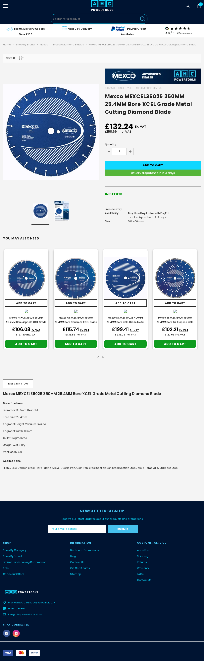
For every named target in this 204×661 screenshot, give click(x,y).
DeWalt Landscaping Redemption (24, 562)
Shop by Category (14, 550)
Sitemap (75, 574)
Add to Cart (26, 303)
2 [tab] (103, 357)
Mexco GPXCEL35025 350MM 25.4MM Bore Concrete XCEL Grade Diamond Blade (76, 322)
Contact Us (77, 562)
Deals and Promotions (84, 550)
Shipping (142, 556)
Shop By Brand (12, 556)
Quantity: (111, 144)
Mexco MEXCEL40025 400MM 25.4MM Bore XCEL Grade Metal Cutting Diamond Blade (125, 322)
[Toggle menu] (5, 6)
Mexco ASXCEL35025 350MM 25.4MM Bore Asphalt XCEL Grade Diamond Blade (26, 322)
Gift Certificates (80, 568)
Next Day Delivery (80, 29)
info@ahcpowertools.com (25, 614)
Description (18, 383)
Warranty (143, 568)
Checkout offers (13, 574)
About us (143, 550)
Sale (6, 568)
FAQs (140, 574)
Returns (142, 562)
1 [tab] (98, 357)
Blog (73, 556)
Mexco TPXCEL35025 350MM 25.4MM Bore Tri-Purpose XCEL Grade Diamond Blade (175, 322)
